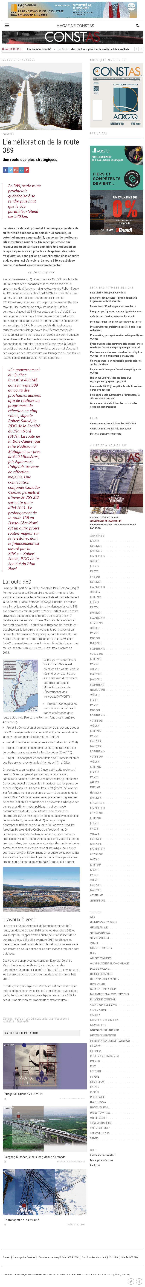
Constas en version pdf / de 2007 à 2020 (110, 428)
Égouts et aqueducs (100, 968)
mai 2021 (94, 705)
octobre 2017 (96, 854)
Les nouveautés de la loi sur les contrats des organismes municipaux (113, 405)
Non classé (95, 1071)
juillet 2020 (95, 731)
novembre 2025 (97, 556)
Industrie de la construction (104, 1020)
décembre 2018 (97, 803)
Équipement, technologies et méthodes (109, 994)
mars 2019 (95, 787)
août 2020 (95, 725)
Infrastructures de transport (70, 1162)
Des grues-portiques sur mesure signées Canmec (116, 311)
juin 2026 (94, 540)
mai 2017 (94, 875)
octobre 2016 (96, 895)
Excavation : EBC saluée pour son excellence (113, 306)
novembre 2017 (97, 849)
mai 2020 (94, 736)
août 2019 (95, 761)
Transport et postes (76, 1225)
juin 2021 (94, 700)
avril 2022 (94, 669)
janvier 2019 (96, 797)
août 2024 (95, 592)
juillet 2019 (95, 767)
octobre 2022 (96, 653)
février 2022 (96, 674)
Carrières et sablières (100, 958)
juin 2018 (94, 823)
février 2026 (96, 545)
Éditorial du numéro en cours (105, 433)
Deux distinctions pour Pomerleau (108, 292)
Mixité (93, 1066)
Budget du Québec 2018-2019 (23, 1094)
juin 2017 (94, 869)
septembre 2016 (97, 900)
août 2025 (95, 561)
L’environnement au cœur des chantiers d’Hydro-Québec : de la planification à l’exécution (116, 354)
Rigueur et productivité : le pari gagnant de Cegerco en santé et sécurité (113, 299)
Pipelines (94, 1087)
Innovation (95, 1045)
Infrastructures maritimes (103, 1035)
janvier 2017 (96, 890)
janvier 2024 (96, 612)
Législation (95, 1051)
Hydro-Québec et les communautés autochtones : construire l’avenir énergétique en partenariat (116, 345)
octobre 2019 (96, 756)
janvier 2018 (96, 844)
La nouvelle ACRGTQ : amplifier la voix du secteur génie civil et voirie (116, 388)
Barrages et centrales (101, 948)
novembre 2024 (97, 587)
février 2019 (96, 792)
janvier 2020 (96, 746)
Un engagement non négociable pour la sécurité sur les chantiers (115, 362)
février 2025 (96, 581)
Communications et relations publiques (109, 963)
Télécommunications (100, 1123)
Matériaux (95, 1061)
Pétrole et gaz (97, 1081)
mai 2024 (94, 607)
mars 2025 (95, 576)
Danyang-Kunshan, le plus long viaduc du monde (34, 1157)
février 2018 (96, 839)
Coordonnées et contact (102, 1155)
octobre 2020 (96, 720)
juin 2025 (94, 566)
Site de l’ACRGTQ (129, 1257)
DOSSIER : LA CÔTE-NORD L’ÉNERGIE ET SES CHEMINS (42, 1018)
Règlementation (98, 1102)
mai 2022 (94, 664)
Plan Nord (23, 1021)
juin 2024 (94, 602)
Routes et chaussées (18, 59)
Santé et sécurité (98, 1117)
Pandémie (94, 1076)
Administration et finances (72, 1099)
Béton (93, 953)
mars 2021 (95, 710)
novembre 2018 (97, 808)
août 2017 (95, 859)
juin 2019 (94, 772)
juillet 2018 (95, 818)
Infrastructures (98, 1025)
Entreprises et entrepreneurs (104, 979)
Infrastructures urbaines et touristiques (110, 1040)
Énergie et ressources (101, 973)
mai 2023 (94, 633)
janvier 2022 (96, 679)
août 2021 (95, 695)
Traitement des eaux (99, 1128)
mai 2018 (94, 828)
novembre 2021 (97, 684)
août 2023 (95, 628)
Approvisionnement (99, 937)
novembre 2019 (97, 751)
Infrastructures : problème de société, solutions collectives (115, 328)
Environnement (98, 984)
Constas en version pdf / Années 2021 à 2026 (112, 423)
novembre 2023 (97, 617)
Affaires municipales (100, 932)
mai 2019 (94, 777)
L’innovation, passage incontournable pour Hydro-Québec (116, 337)
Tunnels (94, 1138)
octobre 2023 (96, 623)
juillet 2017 (95, 864)
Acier (92, 917)
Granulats (95, 1015)
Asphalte (94, 943)
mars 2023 (95, 638)
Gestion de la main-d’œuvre (103, 1004)
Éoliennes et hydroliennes (103, 989)
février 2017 (96, 885)
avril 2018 (94, 833)
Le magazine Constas (101, 1160)
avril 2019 (94, 782)
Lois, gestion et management (104, 1056)
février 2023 (96, 643)
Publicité (95, 1165)
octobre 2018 (96, 813)
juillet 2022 (95, 659)
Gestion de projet (98, 1009)
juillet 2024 (95, 597)
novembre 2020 (97, 715)
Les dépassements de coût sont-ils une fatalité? (115, 321)
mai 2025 (94, 571)
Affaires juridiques (99, 927)
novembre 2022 (97, 648)
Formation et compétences (103, 999)
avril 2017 (94, 880)
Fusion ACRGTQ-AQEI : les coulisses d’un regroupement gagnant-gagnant (111, 379)
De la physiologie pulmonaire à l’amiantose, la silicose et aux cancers (115, 396)
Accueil (6, 1257)
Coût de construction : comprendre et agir (112, 316)
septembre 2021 (97, 689)
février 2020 (96, 741)
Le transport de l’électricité (21, 1220)
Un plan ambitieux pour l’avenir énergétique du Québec (115, 371)
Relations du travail (99, 1107)
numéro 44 (8, 1021)
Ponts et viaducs (98, 1097)
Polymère (94, 1092)
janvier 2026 (96, 551)
